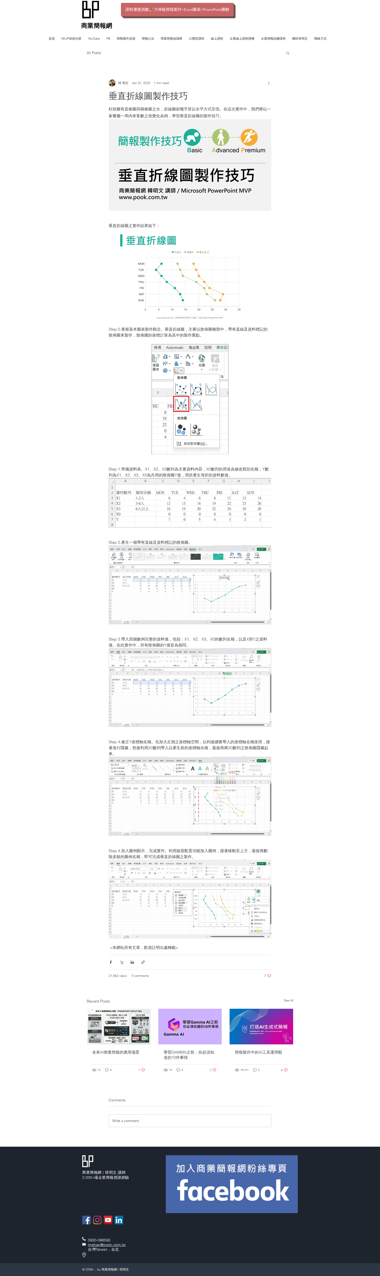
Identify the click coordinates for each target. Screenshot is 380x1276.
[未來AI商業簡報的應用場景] (118, 1026)
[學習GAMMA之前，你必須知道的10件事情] (190, 1026)
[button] (288, 53)
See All (288, 1000)
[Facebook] (86, 1220)
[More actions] (268, 83)
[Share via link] (143, 962)
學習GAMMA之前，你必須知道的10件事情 (189, 1055)
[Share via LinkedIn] (132, 962)
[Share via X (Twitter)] (121, 962)
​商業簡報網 (96, 25)
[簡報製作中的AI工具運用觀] (261, 1026)
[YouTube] (108, 1220)
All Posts (94, 52)
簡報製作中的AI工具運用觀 (258, 1052)
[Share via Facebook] (111, 962)
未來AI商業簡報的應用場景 (115, 1052)
